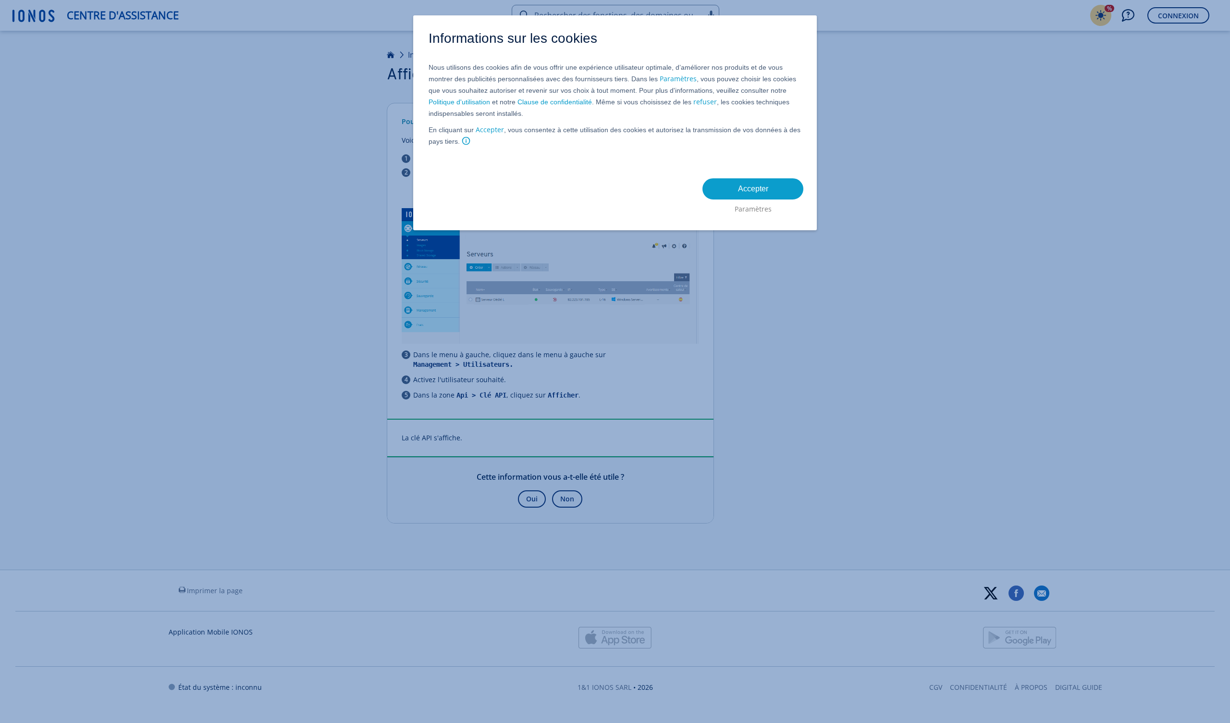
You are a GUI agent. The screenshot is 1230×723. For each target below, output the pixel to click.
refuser (705, 101)
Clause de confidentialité (554, 102)
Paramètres (678, 78)
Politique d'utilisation (459, 102)
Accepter (490, 129)
